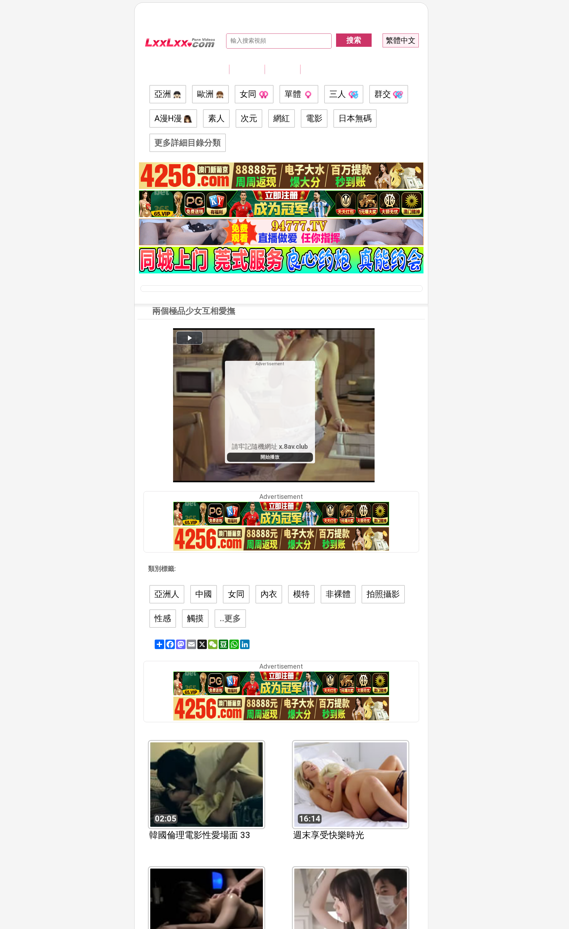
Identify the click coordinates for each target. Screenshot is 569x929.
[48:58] (206, 910)
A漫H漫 (169, 118)
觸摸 (195, 618)
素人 (216, 118)
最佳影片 (318, 69)
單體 (293, 94)
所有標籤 (246, 69)
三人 (338, 94)
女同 (249, 94)
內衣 (268, 594)
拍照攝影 (383, 594)
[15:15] (350, 910)
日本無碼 (355, 118)
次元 (249, 118)
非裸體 (338, 594)
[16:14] (350, 784)
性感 (162, 618)
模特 (301, 594)
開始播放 (269, 456)
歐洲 (206, 94)
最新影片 (282, 69)
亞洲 (163, 94)
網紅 (281, 118)
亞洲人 (166, 594)
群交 (383, 94)
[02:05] (206, 784)
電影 (314, 118)
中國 (203, 594)
